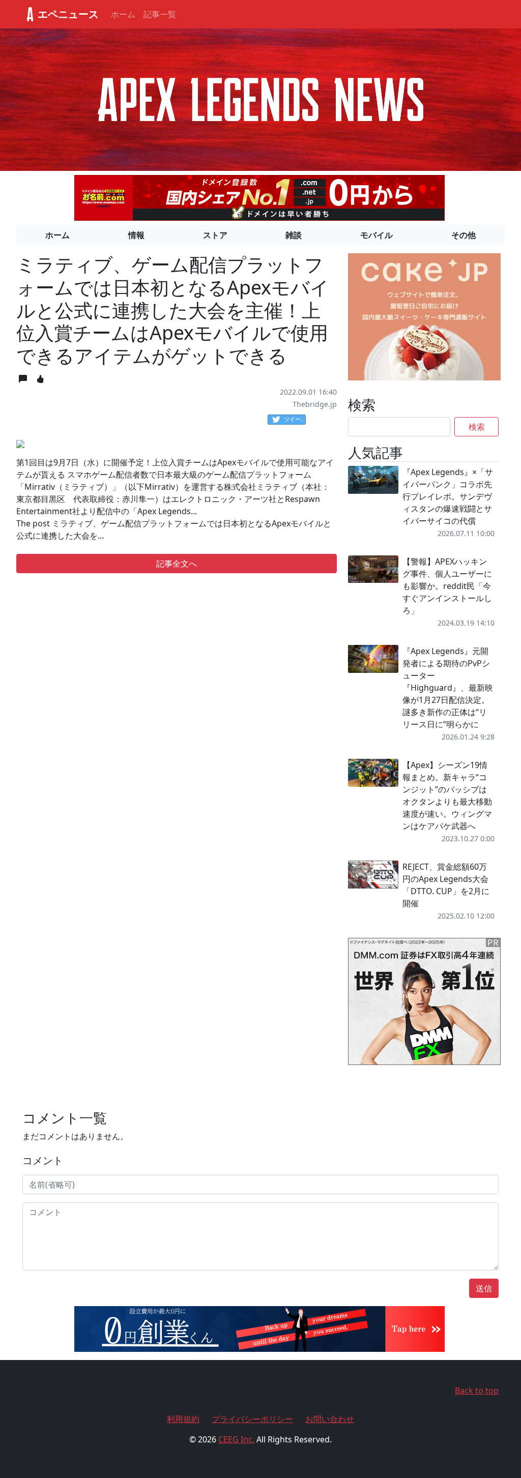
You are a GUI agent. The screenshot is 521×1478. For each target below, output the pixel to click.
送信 (484, 1288)
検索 (477, 426)
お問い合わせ (329, 1419)
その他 (463, 235)
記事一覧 (159, 14)
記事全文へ (176, 563)
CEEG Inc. (236, 1439)
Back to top (477, 1390)
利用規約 (183, 1419)
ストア (215, 235)
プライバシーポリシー (252, 1419)
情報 (136, 235)
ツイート (295, 419)
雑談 (293, 235)
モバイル (376, 235)
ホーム (123, 14)
